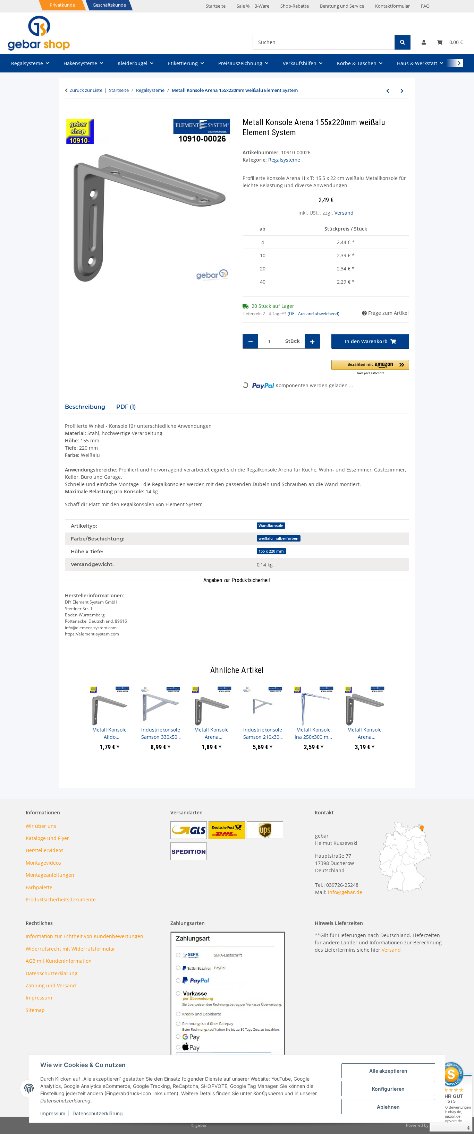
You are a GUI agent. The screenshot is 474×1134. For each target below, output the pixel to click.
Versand (344, 212)
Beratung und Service (342, 6)
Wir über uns (41, 826)
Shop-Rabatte (294, 6)
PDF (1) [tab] (126, 407)
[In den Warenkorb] (70, 114)
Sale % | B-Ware (253, 6)
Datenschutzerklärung (98, 1113)
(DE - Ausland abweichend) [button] (313, 314)
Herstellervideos (45, 850)
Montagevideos (43, 862)
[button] (423, 42)
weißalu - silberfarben (278, 538)
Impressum (52, 1113)
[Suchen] (402, 42)
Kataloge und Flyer (47, 838)
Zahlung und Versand (51, 985)
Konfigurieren (388, 1089)
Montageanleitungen (50, 875)
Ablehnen (388, 1107)
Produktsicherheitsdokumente (61, 899)
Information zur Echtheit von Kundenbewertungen (84, 936)
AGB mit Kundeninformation (59, 961)
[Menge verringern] (250, 341)
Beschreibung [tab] (85, 407)
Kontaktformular (392, 6)
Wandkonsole (271, 525)
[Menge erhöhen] (312, 341)
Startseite (216, 6)
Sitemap (35, 1010)
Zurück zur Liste (86, 90)
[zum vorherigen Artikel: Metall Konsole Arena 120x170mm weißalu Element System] (388, 90)
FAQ (425, 6)
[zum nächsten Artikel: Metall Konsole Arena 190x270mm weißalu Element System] (402, 90)
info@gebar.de (345, 892)
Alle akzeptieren (388, 1071)
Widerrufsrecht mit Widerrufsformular (70, 948)
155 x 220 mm (271, 551)
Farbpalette (39, 887)
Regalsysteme (284, 159)
